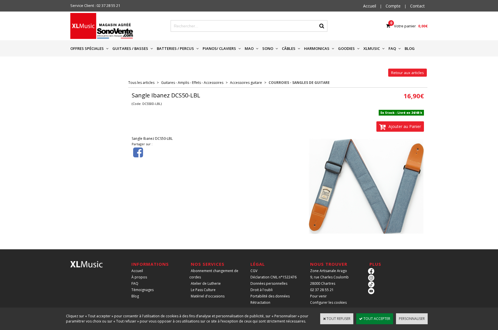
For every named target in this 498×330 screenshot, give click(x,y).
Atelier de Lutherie (206, 283)
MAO (249, 48)
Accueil (137, 270)
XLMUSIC (371, 48)
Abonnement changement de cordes (213, 274)
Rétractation (260, 302)
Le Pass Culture (203, 289)
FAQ (392, 48)
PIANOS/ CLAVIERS (219, 48)
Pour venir (318, 296)
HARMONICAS (316, 48)
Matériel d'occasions (208, 296)
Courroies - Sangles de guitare (299, 82)
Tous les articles (141, 82)
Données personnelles (268, 283)
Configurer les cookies (328, 302)
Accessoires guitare (246, 82)
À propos (139, 277)
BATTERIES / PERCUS (175, 48)
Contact (417, 6)
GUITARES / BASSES (130, 48)
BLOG (410, 48)
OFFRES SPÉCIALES (87, 48)
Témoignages (142, 289)
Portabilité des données (270, 296)
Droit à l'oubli (261, 289)
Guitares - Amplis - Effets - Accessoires (192, 82)
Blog (135, 296)
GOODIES (346, 48)
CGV (253, 270)
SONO (267, 48)
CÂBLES (288, 48)
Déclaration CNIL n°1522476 (273, 277)
